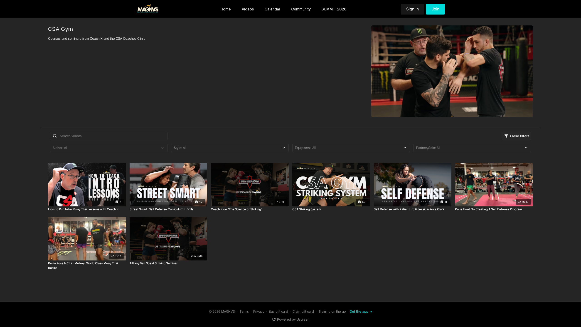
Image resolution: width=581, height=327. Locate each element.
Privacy (258, 311)
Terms (244, 311)
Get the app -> (361, 311)
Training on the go (332, 311)
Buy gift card (278, 311)
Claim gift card (303, 311)
